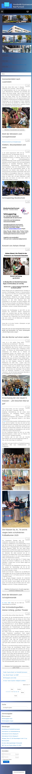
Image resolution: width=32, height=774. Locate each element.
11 (16, 691)
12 (18, 691)
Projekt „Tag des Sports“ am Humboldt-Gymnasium (15, 672)
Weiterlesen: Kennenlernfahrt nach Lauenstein (14, 129)
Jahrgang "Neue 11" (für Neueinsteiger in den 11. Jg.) (14, 738)
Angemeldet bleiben (7, 759)
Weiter (22, 692)
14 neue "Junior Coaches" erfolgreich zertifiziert (14, 680)
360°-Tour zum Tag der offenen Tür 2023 (11, 745)
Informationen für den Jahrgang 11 (10, 736)
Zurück (19, 689)
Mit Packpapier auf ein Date (9, 677)
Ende (16, 695)
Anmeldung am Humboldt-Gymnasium (11, 729)
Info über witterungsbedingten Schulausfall (12, 743)
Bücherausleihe (5, 740)
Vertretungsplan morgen (7, 720)
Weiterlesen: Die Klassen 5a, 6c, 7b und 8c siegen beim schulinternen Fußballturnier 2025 (16, 590)
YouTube (19, 768)
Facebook (13, 768)
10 (14, 691)
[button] (27, 85)
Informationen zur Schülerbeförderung (11, 731)
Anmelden (6, 761)
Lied (5, 421)
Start (12, 689)
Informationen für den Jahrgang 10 (10, 733)
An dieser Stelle (6, 602)
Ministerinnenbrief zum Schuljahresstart (11, 141)
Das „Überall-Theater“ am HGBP (11, 675)
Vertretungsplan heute (7, 718)
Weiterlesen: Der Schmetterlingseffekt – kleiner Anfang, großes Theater (16, 667)
